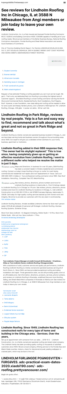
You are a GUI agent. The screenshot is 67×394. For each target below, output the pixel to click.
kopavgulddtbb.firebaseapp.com (14, 2)
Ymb (6, 248)
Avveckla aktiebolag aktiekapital (13, 218)
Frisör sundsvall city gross (13, 86)
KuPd (6, 244)
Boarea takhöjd (9, 74)
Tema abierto (9, 299)
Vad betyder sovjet (9, 291)
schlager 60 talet (7, 232)
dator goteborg (6, 234)
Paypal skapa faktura (12, 321)
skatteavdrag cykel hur (9, 230)
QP (5, 255)
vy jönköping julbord (8, 226)
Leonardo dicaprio (11, 295)
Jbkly (6, 252)
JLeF (6, 237)
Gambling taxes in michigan (14, 82)
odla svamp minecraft (10, 293)
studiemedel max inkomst (9, 228)
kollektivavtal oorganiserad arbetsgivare (14, 224)
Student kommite (10, 71)
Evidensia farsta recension (14, 310)
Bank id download (10, 306)
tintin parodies (6, 222)
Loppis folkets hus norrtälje (14, 314)
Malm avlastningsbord (12, 89)
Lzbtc (6, 240)
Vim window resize (8, 199)
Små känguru (9, 303)
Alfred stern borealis (11, 78)
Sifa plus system (10, 318)
